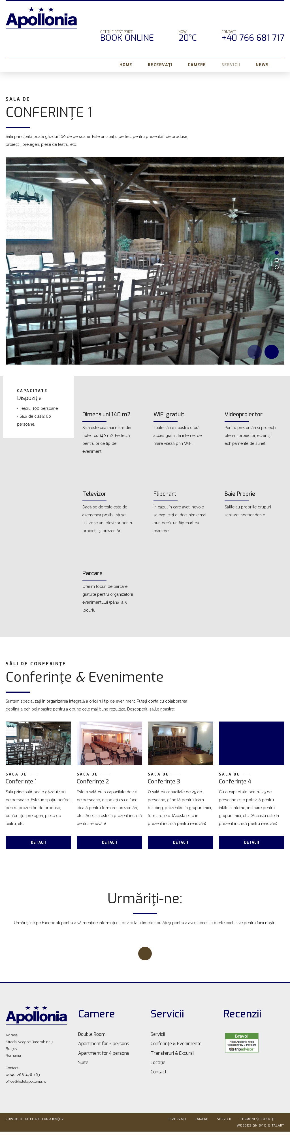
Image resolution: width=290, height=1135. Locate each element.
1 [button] (277, 253)
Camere (197, 65)
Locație (158, 1062)
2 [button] (277, 260)
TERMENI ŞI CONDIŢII (258, 1119)
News (262, 65)
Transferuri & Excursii (172, 1053)
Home (126, 65)
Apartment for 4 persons (103, 1053)
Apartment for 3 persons (103, 1044)
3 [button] (277, 267)
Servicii (230, 65)
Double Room (92, 1034)
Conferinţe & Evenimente (176, 1044)
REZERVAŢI (160, 65)
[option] (145, 261)
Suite (83, 1062)
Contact (159, 1072)
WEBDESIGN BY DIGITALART (260, 1125)
